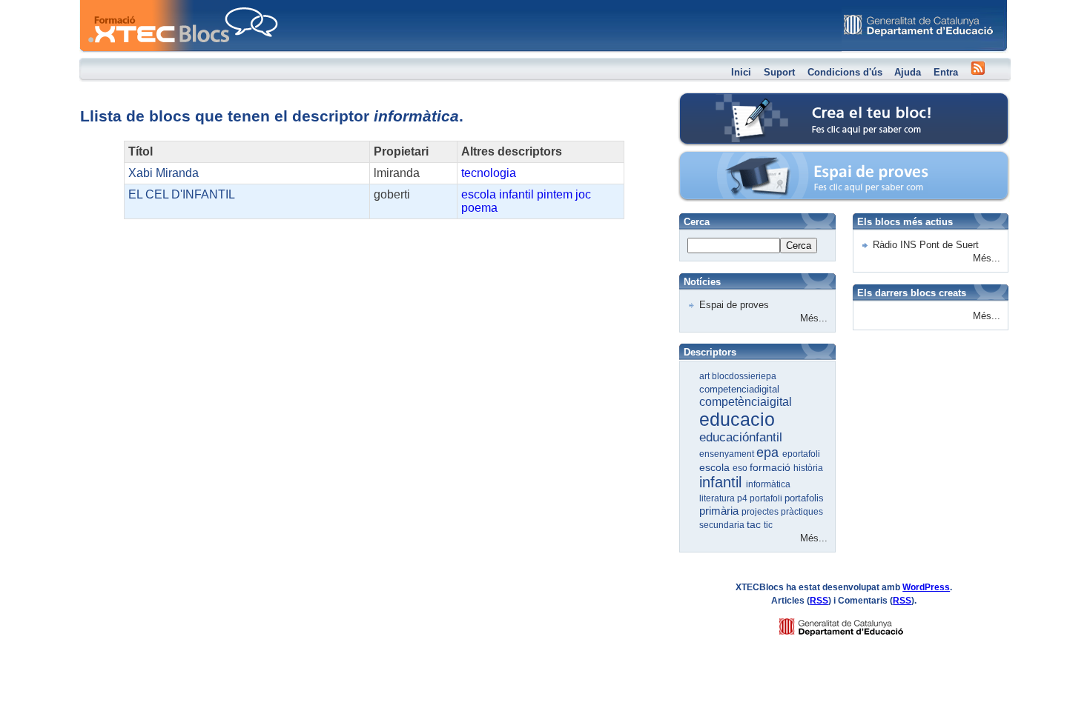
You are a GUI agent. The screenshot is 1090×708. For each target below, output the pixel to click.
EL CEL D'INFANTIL (181, 194)
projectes (761, 512)
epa (769, 452)
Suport (779, 72)
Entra (946, 72)
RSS (819, 600)
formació (771, 467)
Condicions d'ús (844, 72)
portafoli (767, 498)
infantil (516, 194)
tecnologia (488, 173)
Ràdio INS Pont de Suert (926, 244)
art (705, 376)
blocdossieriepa (744, 376)
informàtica (768, 484)
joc (583, 194)
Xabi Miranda (163, 173)
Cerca (798, 245)
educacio (737, 419)
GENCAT (855, 623)
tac (755, 524)
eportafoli (801, 454)
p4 (743, 498)
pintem (554, 194)
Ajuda (907, 72)
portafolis (804, 498)
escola (478, 194)
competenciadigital (739, 389)
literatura (718, 498)
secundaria (723, 525)
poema (479, 207)
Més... (814, 318)
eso (741, 468)
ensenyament (727, 454)
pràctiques (802, 512)
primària (720, 510)
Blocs (100, 4)
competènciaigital (745, 401)
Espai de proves (743, 159)
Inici (741, 72)
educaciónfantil (740, 437)
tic (768, 525)
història (808, 468)
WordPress (926, 587)
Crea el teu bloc (743, 100)
